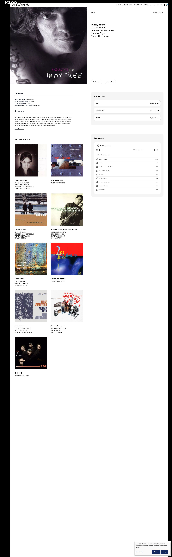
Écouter (110, 82)
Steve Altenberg (100, 36)
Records (20, 5)
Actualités (127, 5)
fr (158, 5)
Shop (118, 5)
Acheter (97, 82)
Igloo (11, 3)
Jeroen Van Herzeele (102, 30)
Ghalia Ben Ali (98, 27)
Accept (164, 552)
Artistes (138, 5)
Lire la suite (19, 129)
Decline (156, 552)
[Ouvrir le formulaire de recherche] (151, 5)
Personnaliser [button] (139, 552)
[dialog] (152, 548)
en (161, 5)
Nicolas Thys (98, 33)
